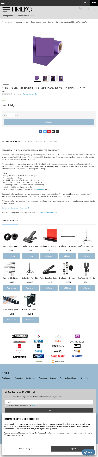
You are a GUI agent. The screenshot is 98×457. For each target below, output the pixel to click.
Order (49, 410)
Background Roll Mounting (47, 212)
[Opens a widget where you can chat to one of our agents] (88, 452)
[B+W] (39, 338)
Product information (11, 141)
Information (18, 378)
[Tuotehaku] (94, 9)
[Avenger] (20, 338)
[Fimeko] (17, 9)
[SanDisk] (58, 358)
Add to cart (49, 122)
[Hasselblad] (78, 343)
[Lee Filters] (58, 348)
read (33, 406)
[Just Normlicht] (39, 348)
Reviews (53, 141)
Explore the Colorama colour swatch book (18, 208)
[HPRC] (20, 348)
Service (53, 378)
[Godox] (59, 343)
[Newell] (39, 353)
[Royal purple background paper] (49, 51)
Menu (8, 3)
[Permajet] (78, 353)
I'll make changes (25, 449)
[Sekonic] (77, 358)
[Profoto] (20, 358)
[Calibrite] (59, 338)
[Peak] (58, 353)
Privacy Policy (85, 378)
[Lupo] (78, 348)
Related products (10, 220)
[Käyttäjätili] (88, 9)
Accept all (72, 448)
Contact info (30, 378)
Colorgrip (40, 189)
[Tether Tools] (58, 363)
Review (30, 94)
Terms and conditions (68, 378)
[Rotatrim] (39, 358)
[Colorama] (78, 338)
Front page (6, 378)
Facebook (43, 378)
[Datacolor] (20, 343)
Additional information (35, 141)
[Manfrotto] (20, 353)
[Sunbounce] (39, 363)
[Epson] (39, 343)
